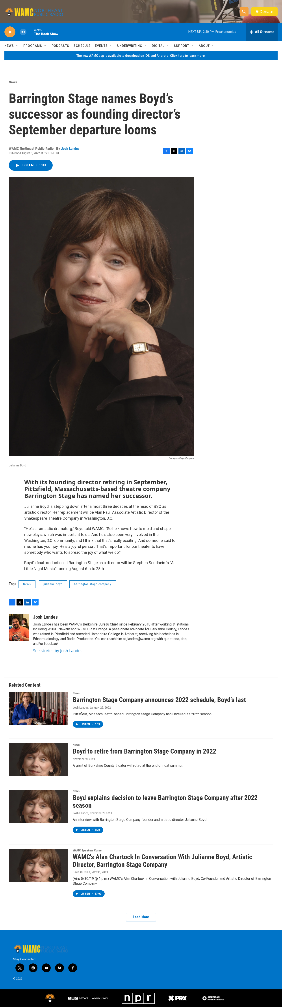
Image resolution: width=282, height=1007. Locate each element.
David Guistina (81, 872)
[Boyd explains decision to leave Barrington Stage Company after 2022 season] (38, 806)
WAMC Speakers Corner (88, 850)
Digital (158, 46)
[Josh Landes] (19, 627)
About (204, 46)
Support (181, 46)
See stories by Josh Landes (57, 650)
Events (101, 46)
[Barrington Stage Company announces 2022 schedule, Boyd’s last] (38, 708)
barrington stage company (92, 584)
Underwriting (129, 46)
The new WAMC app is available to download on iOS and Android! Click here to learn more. (141, 55)
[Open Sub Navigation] (17, 46)
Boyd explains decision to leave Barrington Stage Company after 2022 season (165, 801)
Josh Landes (70, 148)
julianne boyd (53, 584)
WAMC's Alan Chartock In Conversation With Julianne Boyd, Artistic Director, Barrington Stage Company (162, 860)
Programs (32, 46)
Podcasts (60, 46)
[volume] (23, 32)
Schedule (82, 46)
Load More (141, 917)
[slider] (30, 31)
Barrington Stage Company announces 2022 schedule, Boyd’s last (159, 700)
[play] (9, 32)
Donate (266, 11)
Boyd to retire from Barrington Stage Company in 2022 (144, 751)
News (9, 46)
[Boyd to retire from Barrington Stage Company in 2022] (38, 759)
